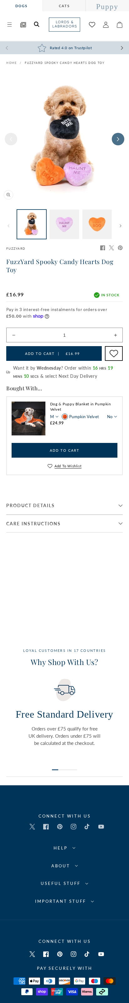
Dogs (21, 6)
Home (11, 63)
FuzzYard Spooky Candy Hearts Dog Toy (65, 63)
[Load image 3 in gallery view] (97, 224)
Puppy (107, 7)
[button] (9, 25)
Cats (64, 6)
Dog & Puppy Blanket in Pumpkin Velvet (80, 407)
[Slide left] (11, 139)
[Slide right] (118, 139)
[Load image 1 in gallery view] (31, 224)
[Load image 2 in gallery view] (64, 224)
